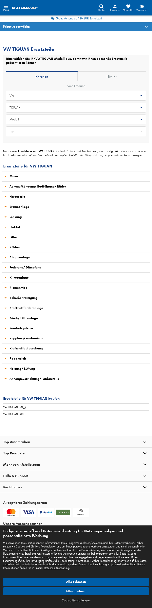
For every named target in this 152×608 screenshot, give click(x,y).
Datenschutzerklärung (56, 568)
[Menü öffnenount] (6, 6)
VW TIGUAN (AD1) (14, 414)
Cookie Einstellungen (76, 600)
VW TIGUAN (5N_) (14, 407)
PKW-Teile (9, 36)
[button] (76, 442)
